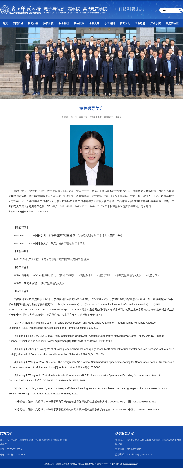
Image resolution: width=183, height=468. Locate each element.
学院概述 (18, 23)
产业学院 (155, 23)
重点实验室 (172, 23)
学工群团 (110, 23)
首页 (5, 23)
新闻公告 (33, 23)
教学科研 (64, 23)
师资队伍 (48, 23)
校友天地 (125, 23)
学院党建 (94, 23)
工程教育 (140, 23)
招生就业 (79, 23)
